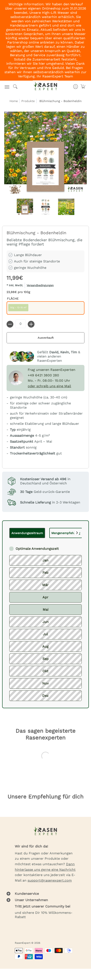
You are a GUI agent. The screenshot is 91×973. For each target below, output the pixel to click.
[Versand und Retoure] (45, 286)
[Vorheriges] (14, 533)
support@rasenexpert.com (50, 880)
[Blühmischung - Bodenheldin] (25, 207)
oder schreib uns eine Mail (49, 386)
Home (14, 101)
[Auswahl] (31, 324)
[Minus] (10, 324)
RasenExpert (22, 942)
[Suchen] (15, 86)
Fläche (13, 298)
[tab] (27, 533)
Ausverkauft (46, 337)
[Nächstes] (77, 533)
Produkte (28, 101)
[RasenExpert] (45, 86)
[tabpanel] (45, 619)
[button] (7, 86)
